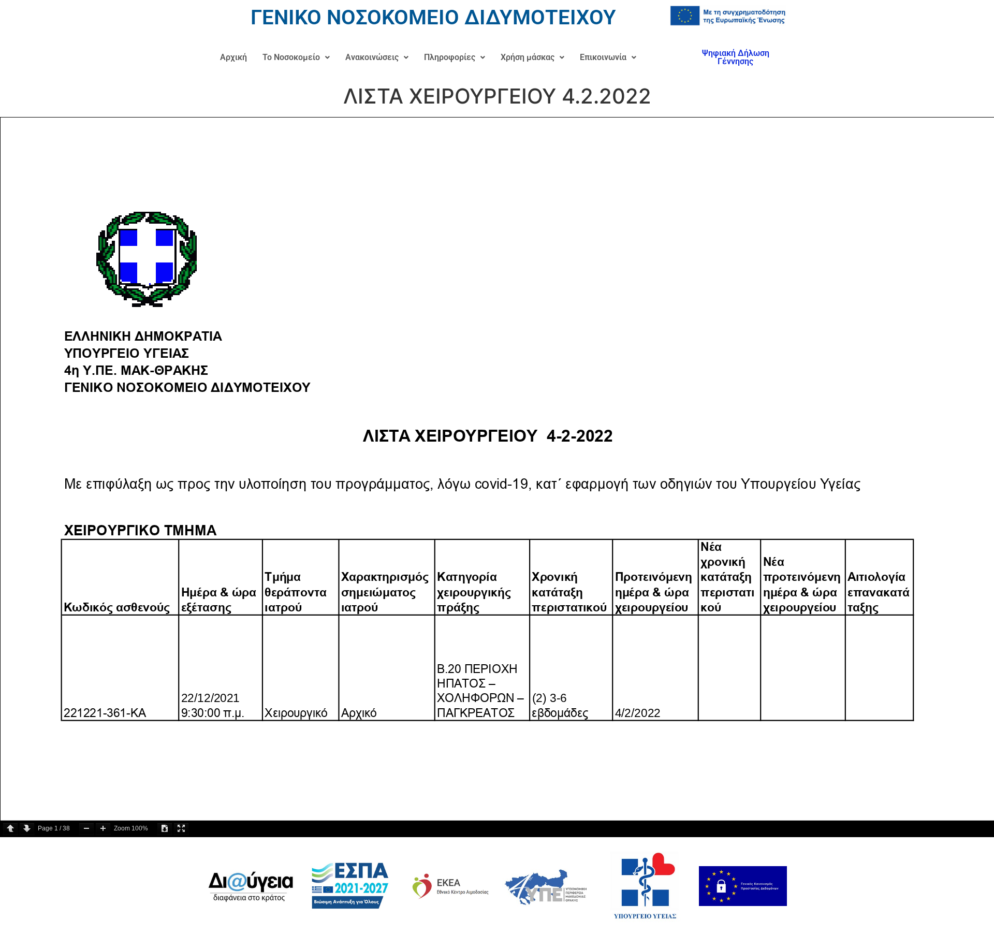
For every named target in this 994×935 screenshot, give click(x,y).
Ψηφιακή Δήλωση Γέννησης (735, 57)
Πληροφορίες (449, 57)
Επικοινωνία (603, 57)
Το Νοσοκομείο (291, 57)
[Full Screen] (181, 829)
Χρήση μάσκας (527, 57)
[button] (296, 57)
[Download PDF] (164, 829)
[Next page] (27, 829)
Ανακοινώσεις (372, 57)
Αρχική (233, 57)
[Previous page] (10, 829)
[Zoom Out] (86, 829)
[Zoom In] (103, 829)
